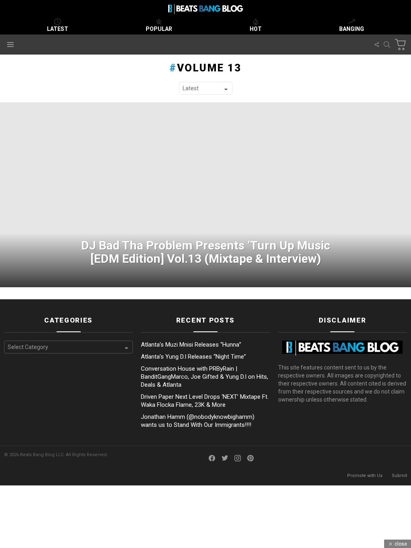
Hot (256, 29)
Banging (351, 29)
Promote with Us (365, 475)
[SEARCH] (387, 44)
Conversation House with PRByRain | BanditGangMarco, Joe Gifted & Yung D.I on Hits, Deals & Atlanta (204, 376)
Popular (159, 29)
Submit (399, 475)
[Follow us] (376, 44)
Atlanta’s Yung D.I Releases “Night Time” (193, 356)
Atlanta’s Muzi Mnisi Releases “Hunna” (191, 344)
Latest (57, 29)
